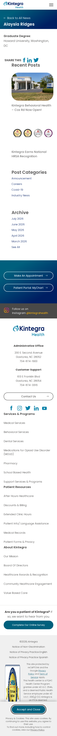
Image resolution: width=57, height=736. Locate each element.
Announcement (22, 178)
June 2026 (18, 224)
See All (16, 247)
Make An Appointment (28, 275)
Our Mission (11, 556)
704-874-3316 (29, 385)
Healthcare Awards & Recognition (26, 574)
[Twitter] (28, 408)
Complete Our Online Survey (28, 625)
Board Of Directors (16, 565)
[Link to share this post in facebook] (24, 60)
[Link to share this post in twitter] (36, 60)
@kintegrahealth (37, 313)
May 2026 (18, 230)
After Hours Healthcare (19, 496)
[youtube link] (44, 408)
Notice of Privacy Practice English (28, 652)
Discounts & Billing (15, 505)
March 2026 (19, 241)
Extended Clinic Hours (17, 514)
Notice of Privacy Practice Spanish (28, 657)
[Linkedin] (36, 408)
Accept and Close (28, 709)
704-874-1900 (28, 361)
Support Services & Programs (23, 481)
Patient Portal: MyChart (28, 288)
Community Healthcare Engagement (28, 584)
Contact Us (28, 396)
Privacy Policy (37, 729)
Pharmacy (10, 463)
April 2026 (18, 235)
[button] (51, 5)
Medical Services (14, 423)
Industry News (21, 195)
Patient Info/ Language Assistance (26, 523)
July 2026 (17, 218)
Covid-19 (17, 190)
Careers (17, 184)
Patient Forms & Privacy (19, 542)
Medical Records (14, 533)
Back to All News (18, 18)
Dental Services (14, 441)
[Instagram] (19, 408)
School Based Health (17, 472)
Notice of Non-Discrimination (28, 646)
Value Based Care (15, 593)
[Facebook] (11, 408)
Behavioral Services (16, 432)
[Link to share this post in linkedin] (29, 60)
